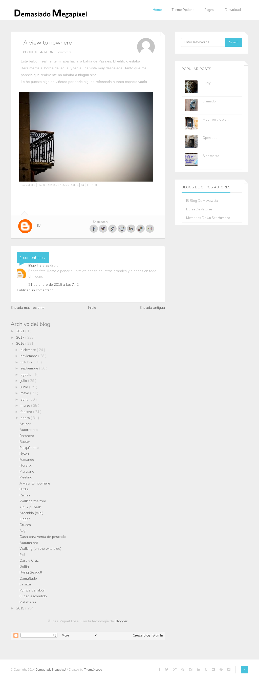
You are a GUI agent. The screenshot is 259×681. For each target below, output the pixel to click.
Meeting (25, 477)
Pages (209, 10)
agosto (26, 374)
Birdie (24, 489)
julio (24, 380)
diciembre (28, 349)
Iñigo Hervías (39, 265)
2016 (20, 343)
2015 (20, 608)
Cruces (25, 524)
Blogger (121, 621)
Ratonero (26, 435)
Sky (22, 531)
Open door (211, 138)
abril (24, 399)
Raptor (24, 441)
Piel (22, 554)
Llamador (210, 101)
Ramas (24, 495)
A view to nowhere (34, 483)
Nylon (24, 453)
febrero (26, 411)
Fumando (26, 459)
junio (24, 387)
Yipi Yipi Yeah (30, 507)
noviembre (29, 356)
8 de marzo (211, 156)
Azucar (25, 424)
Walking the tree (32, 501)
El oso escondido (33, 596)
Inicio (92, 307)
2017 (20, 337)
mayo (25, 393)
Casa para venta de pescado (42, 536)
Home (157, 10)
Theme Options (183, 10)
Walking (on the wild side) (40, 548)
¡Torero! (25, 465)
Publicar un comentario (35, 290)
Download (233, 10)
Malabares (27, 602)
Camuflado (28, 578)
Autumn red (28, 542)
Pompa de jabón (32, 590)
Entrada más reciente (28, 307)
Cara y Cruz (28, 560)
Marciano (26, 471)
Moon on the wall (215, 119)
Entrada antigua (152, 307)
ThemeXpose (93, 670)
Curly (207, 83)
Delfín (24, 566)
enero (25, 417)
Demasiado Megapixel (51, 670)
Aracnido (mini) (31, 513)
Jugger (24, 519)
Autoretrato (28, 429)
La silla (25, 584)
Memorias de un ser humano (208, 218)
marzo (25, 405)
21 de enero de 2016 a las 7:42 (53, 284)
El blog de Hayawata (202, 201)
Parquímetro (29, 447)
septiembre (29, 368)
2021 (20, 331)
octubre (27, 362)
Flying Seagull (30, 572)
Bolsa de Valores (199, 209)
